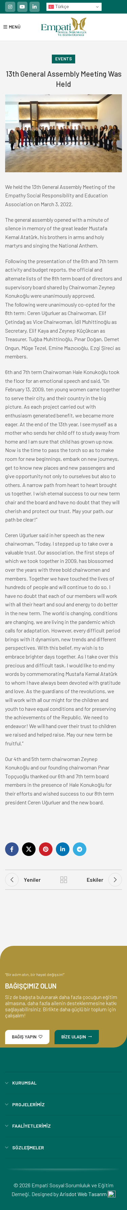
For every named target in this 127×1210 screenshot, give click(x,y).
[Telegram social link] (79, 849)
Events (63, 58)
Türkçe (61, 6)
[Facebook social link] (12, 849)
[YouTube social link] (22, 7)
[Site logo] (63, 26)
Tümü (64, 879)
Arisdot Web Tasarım (83, 1194)
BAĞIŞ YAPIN (24, 1036)
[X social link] (29, 849)
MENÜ (14, 27)
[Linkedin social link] (34, 7)
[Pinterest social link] (45, 849)
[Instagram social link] (10, 7)
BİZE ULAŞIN (73, 1036)
